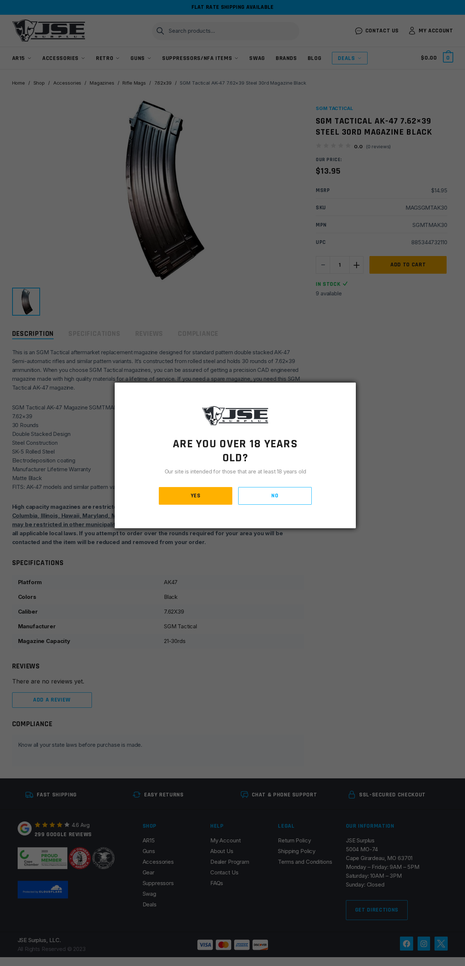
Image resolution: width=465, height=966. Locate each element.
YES (196, 496)
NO (274, 496)
